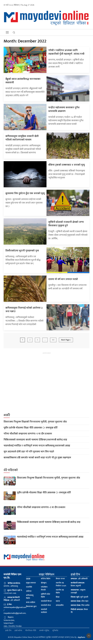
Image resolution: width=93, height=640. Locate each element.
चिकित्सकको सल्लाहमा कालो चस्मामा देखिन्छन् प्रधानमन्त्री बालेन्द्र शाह (35, 439)
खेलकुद (43, 583)
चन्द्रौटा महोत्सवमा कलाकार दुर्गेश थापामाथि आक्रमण (64, 109)
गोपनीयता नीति (30, 630)
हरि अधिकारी (79, 578)
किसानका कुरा (31, 606)
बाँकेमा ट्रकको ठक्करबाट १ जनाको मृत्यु (66, 165)
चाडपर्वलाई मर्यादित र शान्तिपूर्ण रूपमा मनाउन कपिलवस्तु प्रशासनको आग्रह (37, 445)
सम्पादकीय (60, 605)
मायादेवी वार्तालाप (44, 611)
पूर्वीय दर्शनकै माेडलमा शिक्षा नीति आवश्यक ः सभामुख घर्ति (30, 427)
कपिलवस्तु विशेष (29, 597)
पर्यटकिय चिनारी (44, 588)
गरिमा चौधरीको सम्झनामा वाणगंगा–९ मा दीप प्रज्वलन (28, 433)
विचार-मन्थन (60, 578)
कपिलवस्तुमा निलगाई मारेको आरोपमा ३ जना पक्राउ (24, 309)
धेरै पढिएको (11, 470)
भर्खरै (7, 415)
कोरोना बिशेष (45, 578)
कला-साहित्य (30, 602)
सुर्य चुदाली (79, 597)
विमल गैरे (79, 611)
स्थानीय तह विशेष (60, 591)
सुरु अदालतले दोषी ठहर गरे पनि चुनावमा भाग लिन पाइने (29, 451)
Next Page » (66, 340)
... (45, 340)
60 (53, 340)
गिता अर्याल (80, 605)
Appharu (81, 637)
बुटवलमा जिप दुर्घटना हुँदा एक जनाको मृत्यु (25, 193)
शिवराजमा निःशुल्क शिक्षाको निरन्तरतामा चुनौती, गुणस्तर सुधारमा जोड (35, 421)
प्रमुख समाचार (31, 583)
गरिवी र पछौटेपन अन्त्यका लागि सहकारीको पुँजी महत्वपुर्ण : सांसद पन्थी (66, 52)
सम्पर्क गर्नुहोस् (44, 630)
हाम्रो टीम (8, 630)
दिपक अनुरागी (78, 584)
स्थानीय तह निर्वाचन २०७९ (61, 584)
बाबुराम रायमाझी (78, 591)
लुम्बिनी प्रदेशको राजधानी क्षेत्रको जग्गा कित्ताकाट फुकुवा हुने (66, 224)
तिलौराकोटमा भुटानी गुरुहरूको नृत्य (22, 250)
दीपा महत (79, 601)
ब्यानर (58, 601)
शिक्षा (57, 597)
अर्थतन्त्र (28, 591)
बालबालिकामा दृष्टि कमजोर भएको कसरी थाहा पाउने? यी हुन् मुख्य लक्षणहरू (37, 457)
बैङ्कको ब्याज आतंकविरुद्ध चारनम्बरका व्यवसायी (22, 81)
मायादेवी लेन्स (46, 605)
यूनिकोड (55, 630)
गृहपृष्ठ (28, 578)
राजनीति (29, 587)
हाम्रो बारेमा (18, 630)
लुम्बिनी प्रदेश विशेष (45, 595)
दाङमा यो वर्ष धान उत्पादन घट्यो (63, 279)
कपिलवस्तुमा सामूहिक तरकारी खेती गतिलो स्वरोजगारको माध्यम (22, 138)
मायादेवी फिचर (46, 601)
